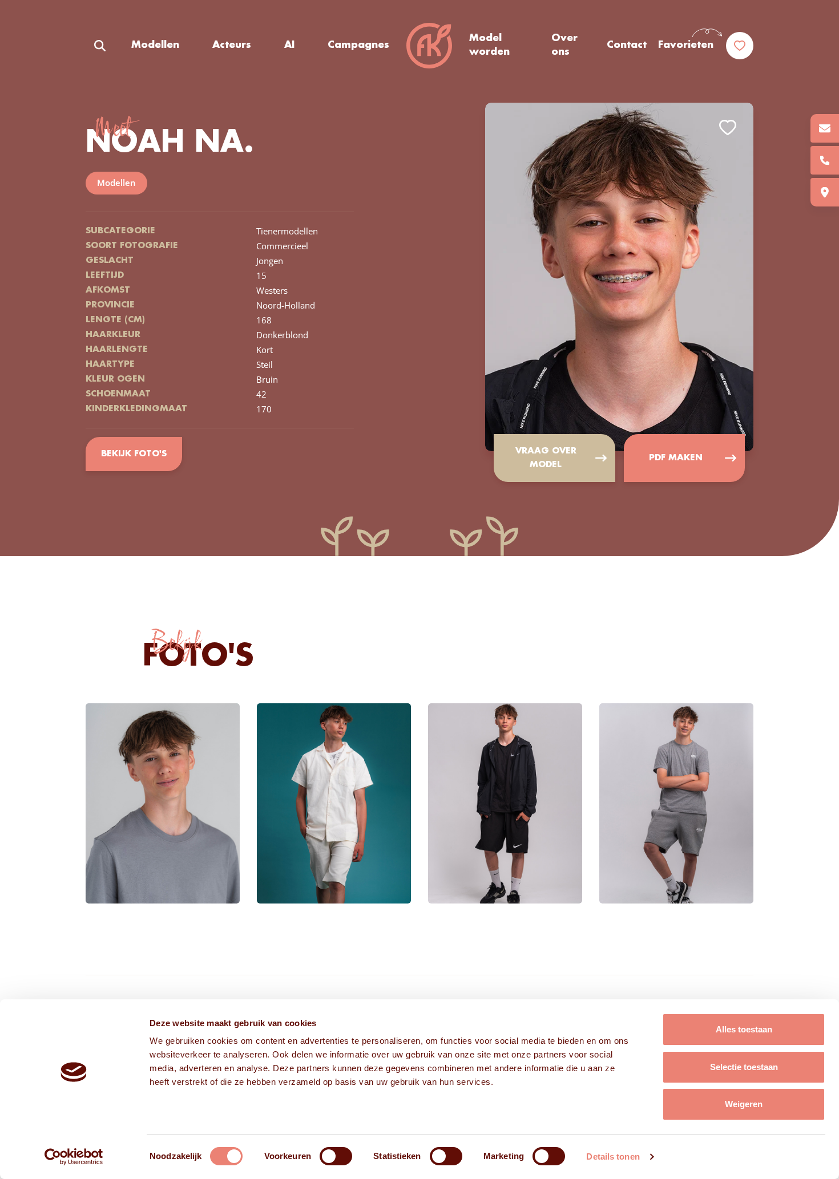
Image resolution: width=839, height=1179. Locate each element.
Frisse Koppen (429, 45)
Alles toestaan (744, 1029)
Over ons (564, 45)
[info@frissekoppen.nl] (824, 128)
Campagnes (358, 45)
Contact (627, 45)
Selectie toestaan (744, 1067)
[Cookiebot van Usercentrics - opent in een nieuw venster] (74, 1156)
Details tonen (612, 1156)
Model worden (489, 45)
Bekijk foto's (134, 454)
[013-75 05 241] (824, 160)
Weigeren (744, 1104)
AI (289, 45)
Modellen (155, 45)
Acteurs (231, 45)
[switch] (336, 1156)
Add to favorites (727, 127)
